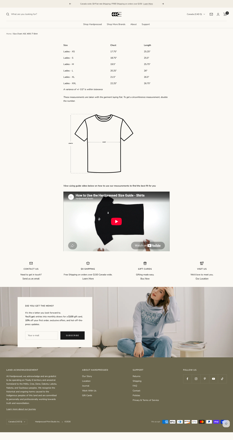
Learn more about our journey (21, 409)
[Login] (218, 14)
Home (8, 33)
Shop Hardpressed (92, 24)
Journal (85, 385)
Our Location (202, 278)
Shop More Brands (116, 24)
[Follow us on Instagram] (196, 378)
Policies (136, 395)
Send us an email (31, 278)
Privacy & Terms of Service (146, 400)
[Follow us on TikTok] (222, 378)
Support (146, 24)
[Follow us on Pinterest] (205, 378)
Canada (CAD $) (194, 14)
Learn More (148, 4)
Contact (136, 390)
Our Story (87, 376)
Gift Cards (87, 395)
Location (86, 381)
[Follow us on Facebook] (187, 378)
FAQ (135, 385)
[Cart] (225, 14)
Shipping (137, 381)
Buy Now (145, 278)
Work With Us (89, 390)
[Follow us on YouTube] (213, 378)
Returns (136, 376)
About (133, 24)
